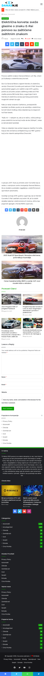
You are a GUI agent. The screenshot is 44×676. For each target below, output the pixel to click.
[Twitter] (10, 209)
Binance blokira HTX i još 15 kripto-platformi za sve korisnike (11, 500)
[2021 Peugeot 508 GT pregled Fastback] (11, 299)
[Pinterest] (22, 209)
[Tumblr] (18, 209)
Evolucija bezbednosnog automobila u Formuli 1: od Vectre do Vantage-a (32, 332)
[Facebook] (6, 209)
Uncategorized (7, 527)
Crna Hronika (7, 443)
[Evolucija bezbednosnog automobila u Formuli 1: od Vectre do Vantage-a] (32, 323)
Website (4, 392)
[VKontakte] (29, 209)
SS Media (36, 656)
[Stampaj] (37, 209)
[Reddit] (25, 209)
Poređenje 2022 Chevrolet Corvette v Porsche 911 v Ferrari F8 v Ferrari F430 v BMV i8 (11, 334)
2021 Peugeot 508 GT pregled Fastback (10, 308)
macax (6, 38)
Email (4, 384)
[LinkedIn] (14, 209)
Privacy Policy (7, 421)
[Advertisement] (22, 159)
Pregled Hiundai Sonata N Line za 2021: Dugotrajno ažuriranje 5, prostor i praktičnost (32, 309)
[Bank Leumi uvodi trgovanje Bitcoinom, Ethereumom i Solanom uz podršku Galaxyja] (32, 490)
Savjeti (5, 437)
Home (5, 14)
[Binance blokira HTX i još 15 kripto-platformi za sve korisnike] (11, 490)
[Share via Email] (33, 209)
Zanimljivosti (7, 430)
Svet (4, 434)
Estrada (5, 440)
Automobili (11, 14)
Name (4, 377)
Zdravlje (5, 427)
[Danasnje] (10, 4)
